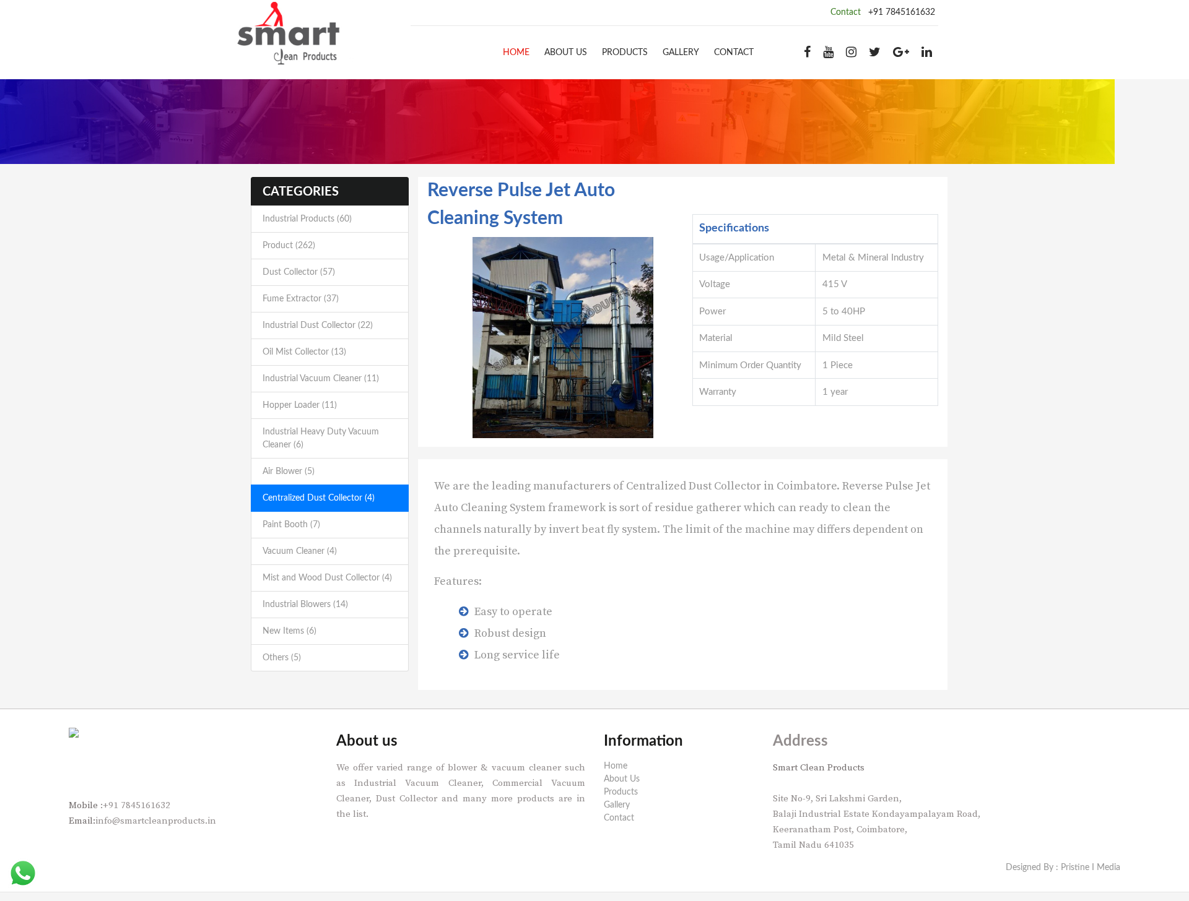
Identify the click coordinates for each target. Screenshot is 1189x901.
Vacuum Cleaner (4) (300, 551)
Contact (734, 52)
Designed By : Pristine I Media (1063, 867)
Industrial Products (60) (307, 219)
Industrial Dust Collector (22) (318, 325)
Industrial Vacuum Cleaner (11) (321, 378)
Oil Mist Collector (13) (304, 352)
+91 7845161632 (901, 12)
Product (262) (289, 245)
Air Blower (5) (289, 471)
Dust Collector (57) (299, 272)
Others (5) (282, 657)
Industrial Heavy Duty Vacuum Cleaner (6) (321, 438)
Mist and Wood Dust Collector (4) (327, 578)
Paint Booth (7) (291, 524)
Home (516, 52)
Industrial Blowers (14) (305, 604)
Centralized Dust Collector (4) (319, 498)
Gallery (681, 52)
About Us (565, 52)
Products (625, 52)
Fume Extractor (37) (301, 299)
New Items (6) (289, 631)
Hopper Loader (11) (300, 405)
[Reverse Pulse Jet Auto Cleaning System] (563, 337)
